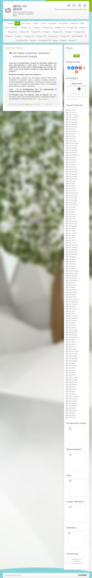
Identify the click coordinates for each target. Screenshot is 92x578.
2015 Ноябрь (73, 198)
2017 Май (72, 235)
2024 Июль (72, 373)
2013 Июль (72, 138)
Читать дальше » (43, 99)
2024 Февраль (73, 361)
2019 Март (72, 283)
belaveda (27, 104)
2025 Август (73, 394)
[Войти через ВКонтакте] (72, 68)
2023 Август (73, 349)
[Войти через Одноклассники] (76, 72)
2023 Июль (72, 346)
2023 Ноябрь (73, 356)
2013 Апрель (73, 131)
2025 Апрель (73, 389)
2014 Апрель (73, 160)
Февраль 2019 (76, 83)
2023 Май (72, 342)
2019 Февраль (73, 280)
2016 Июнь (72, 214)
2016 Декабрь (73, 226)
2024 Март (72, 363)
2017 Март (72, 231)
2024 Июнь (72, 370)
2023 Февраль (73, 337)
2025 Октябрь (73, 399)
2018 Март (72, 257)
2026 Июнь (72, 415)
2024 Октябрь (73, 380)
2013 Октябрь (73, 145)
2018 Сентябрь (74, 271)
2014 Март (72, 157)
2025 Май (72, 391)
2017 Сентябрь (74, 245)
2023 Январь (73, 335)
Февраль (19, 48)
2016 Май (72, 212)
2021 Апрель (73, 309)
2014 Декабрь (73, 174)
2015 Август (73, 190)
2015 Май (72, 183)
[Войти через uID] (68, 68)
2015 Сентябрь (74, 193)
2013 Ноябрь (73, 148)
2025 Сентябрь (74, 396)
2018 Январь (73, 252)
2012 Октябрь (73, 117)
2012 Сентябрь (74, 115)
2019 (13, 48)
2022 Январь (73, 320)
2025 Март (72, 387)
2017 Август (73, 242)
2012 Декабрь (73, 122)
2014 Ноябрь (73, 172)
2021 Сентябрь (74, 316)
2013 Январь (73, 124)
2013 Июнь (72, 136)
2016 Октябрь (73, 221)
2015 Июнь (72, 186)
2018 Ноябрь (73, 276)
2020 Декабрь (73, 302)
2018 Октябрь (73, 273)
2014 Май (72, 162)
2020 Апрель (73, 297)
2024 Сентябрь (74, 377)
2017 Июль (72, 240)
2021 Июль (72, 313)
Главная (7, 48)
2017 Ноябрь (73, 247)
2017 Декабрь (73, 250)
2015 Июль (72, 188)
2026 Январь (73, 406)
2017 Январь (73, 228)
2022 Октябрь (73, 330)
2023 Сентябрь (74, 351)
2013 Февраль (73, 127)
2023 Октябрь (73, 354)
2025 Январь (73, 384)
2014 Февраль (73, 155)
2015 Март (72, 181)
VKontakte (79, 5)
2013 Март (72, 129)
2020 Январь (73, 292)
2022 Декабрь (73, 332)
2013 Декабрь (73, 150)
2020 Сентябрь (74, 299)
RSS (81, 9)
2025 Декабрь (73, 403)
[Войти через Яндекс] (80, 68)
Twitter (69, 5)
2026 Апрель (73, 410)
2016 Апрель (73, 209)
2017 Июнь (72, 238)
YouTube (85, 5)
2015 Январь (73, 176)
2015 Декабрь (73, 200)
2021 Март (72, 306)
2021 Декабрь (73, 318)
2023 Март (72, 339)
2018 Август (73, 268)
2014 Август (73, 167)
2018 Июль (72, 266)
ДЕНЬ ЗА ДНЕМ (20, 7)
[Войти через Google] (84, 68)
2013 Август (73, 141)
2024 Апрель (73, 365)
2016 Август (73, 219)
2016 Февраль (73, 205)
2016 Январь (73, 202)
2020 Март (72, 294)
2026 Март (72, 408)
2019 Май (72, 287)
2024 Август (73, 375)
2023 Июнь (72, 344)
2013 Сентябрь (74, 143)
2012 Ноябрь (73, 119)
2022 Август (73, 328)
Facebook (74, 5)
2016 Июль (72, 216)
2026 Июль (72, 417)
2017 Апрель (73, 233)
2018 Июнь (72, 264)
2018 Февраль (73, 254)
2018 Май (72, 261)
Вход (85, 9)
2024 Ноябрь (73, 382)
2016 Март (72, 207)
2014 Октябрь (73, 169)
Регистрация (75, 9)
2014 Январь (73, 153)
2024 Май (72, 368)
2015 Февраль (73, 179)
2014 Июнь (72, 164)
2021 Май (72, 311)
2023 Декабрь (73, 358)
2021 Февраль (73, 304)
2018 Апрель (73, 259)
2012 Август (73, 112)
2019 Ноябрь (73, 290)
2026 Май (72, 413)
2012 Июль (72, 110)
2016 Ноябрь (73, 224)
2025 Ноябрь (73, 401)
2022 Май (72, 323)
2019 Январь (73, 278)
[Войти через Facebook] (76, 68)
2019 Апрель (73, 285)
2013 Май (72, 134)
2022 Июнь (72, 325)
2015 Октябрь (73, 195)
